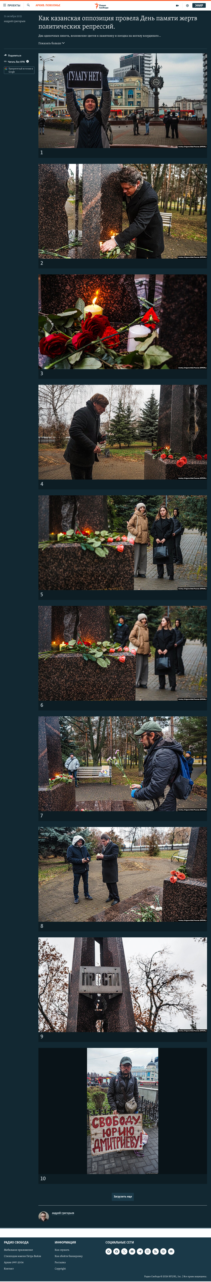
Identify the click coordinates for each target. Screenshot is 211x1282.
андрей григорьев (14, 21)
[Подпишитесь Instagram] (148, 1251)
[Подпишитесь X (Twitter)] (124, 1251)
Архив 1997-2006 (14, 1262)
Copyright (60, 1269)
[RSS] (155, 1251)
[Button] (12, 56)
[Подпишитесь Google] (109, 1251)
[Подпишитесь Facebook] (116, 1251)
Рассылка (60, 1262)
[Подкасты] (163, 1251)
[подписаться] (171, 1251)
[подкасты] (187, 5)
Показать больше (50, 43)
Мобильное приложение (18, 1250)
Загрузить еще (123, 1196)
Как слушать (62, 1250)
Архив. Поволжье (48, 5)
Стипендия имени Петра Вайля (22, 1256)
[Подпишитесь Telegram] (140, 1251)
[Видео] (177, 5)
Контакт (9, 1269)
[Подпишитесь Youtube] (132, 1251)
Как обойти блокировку (69, 1256)
